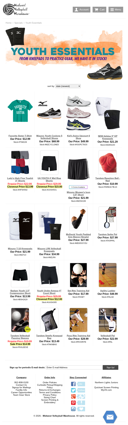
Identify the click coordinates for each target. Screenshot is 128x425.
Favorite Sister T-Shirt (20, 135)
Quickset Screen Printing (106, 387)
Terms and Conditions (50, 392)
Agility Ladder (107, 290)
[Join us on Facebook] (78, 386)
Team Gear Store (21, 395)
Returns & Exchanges (49, 390)
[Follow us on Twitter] (78, 392)
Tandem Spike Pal (107, 234)
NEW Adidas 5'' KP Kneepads (107, 137)
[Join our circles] (78, 398)
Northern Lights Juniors (106, 382)
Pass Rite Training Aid (78, 335)
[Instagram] (78, 411)
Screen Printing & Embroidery (49, 401)
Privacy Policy (50, 395)
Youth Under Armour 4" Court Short (49, 291)
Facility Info (21, 390)
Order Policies (50, 382)
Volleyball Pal (108, 335)
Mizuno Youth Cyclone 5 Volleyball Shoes (49, 136)
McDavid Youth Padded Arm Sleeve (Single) (78, 235)
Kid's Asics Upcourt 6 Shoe (78, 136)
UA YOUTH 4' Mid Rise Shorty (49, 179)
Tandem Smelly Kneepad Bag (49, 336)
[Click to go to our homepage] (16, 9)
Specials (18, 23)
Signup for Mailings (21, 387)
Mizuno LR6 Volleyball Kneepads (49, 249)
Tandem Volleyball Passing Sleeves (20, 336)
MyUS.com (106, 390)
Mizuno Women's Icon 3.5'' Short (78, 193)
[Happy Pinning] (78, 405)
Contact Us (21, 385)
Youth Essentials (33, 23)
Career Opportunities (21, 392)
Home (9, 23)
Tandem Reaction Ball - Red (107, 179)
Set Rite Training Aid (78, 290)
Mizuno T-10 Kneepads (20, 248)
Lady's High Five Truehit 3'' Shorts (20, 179)
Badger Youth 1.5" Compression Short (20, 291)
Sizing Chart (50, 397)
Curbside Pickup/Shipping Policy (49, 386)
